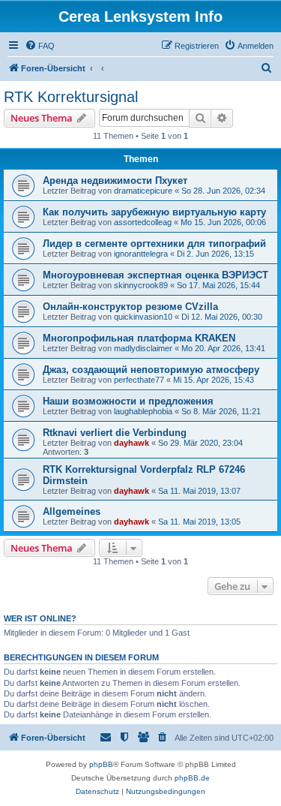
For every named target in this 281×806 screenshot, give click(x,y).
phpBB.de (192, 778)
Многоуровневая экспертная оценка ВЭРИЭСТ (155, 275)
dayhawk (131, 442)
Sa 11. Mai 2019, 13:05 (199, 521)
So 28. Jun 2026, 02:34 (223, 190)
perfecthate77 (139, 379)
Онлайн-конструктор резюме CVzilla (130, 306)
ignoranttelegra (141, 253)
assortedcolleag (143, 222)
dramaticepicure (143, 190)
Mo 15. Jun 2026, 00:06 (223, 222)
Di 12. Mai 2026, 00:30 (221, 316)
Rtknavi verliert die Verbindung (115, 432)
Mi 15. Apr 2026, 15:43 (213, 379)
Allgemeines (71, 511)
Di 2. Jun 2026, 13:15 (215, 253)
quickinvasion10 (143, 316)
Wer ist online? (40, 618)
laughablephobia (143, 411)
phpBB (101, 764)
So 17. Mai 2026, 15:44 (218, 285)
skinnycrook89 (141, 285)
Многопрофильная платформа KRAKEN (139, 338)
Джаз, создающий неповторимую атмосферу (151, 369)
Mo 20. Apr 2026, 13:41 (223, 348)
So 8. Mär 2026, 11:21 (221, 411)
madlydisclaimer (143, 348)
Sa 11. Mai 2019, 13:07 (199, 490)
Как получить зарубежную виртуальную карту (154, 212)
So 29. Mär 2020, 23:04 (200, 442)
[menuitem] (40, 46)
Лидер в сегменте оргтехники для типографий (154, 243)
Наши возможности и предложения (128, 401)
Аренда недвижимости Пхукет (115, 180)
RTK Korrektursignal (71, 97)
